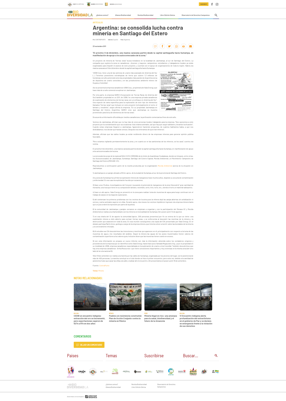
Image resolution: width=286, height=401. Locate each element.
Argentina (127, 40)
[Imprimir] (183, 46)
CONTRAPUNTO (100, 40)
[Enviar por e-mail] (190, 46)
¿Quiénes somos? (102, 15)
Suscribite (203, 4)
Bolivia (76, 313)
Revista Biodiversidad (145, 15)
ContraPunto (104, 265)
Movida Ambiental (165, 166)
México (111, 313)
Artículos (98, 22)
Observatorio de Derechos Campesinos (196, 15)
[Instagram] (217, 4)
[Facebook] (212, 4)
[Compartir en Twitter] (169, 46)
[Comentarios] (155, 46)
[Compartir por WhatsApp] (176, 46)
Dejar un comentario (91, 344)
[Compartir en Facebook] (162, 46)
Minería (101, 271)
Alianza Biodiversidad (123, 15)
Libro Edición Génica (167, 15)
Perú (146, 313)
